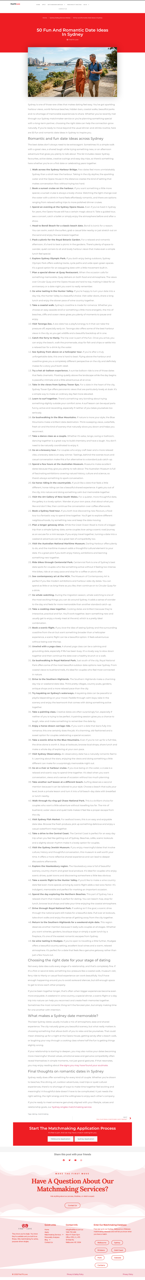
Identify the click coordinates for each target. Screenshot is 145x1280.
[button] (63, 1160)
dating (34, 1114)
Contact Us (63, 9)
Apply (44, 4)
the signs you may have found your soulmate (84, 1065)
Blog (85, 4)
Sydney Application (86, 1139)
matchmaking (43, 1114)
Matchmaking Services (55, 4)
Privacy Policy (128, 1274)
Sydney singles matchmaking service (72, 1107)
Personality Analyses (74, 4)
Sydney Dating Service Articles (60, 18)
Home (38, 4)
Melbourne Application (60, 1139)
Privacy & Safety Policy (75, 1274)
